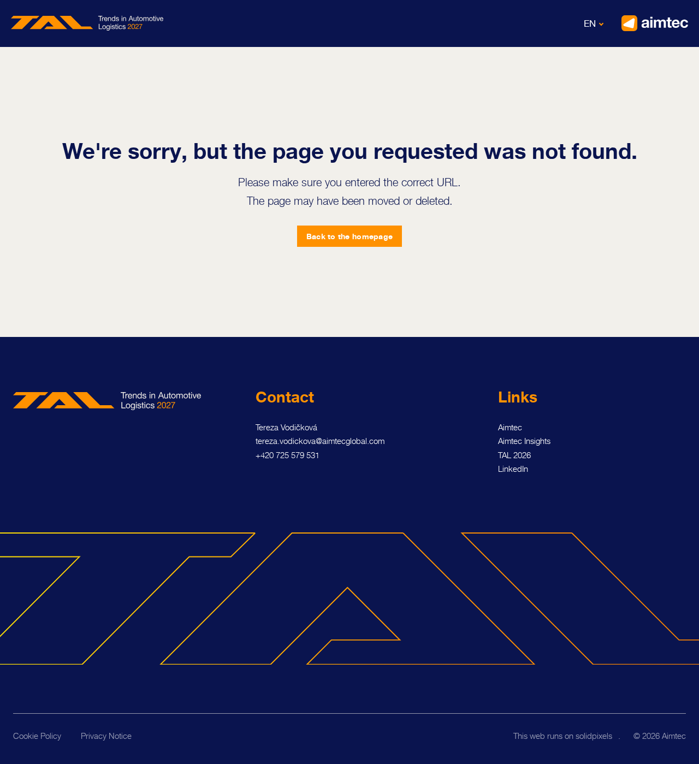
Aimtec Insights (524, 441)
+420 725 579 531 (287, 455)
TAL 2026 (514, 455)
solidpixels (594, 736)
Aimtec (510, 427)
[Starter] (87, 23)
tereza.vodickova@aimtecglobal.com (320, 441)
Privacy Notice (106, 736)
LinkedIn (513, 469)
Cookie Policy (37, 736)
